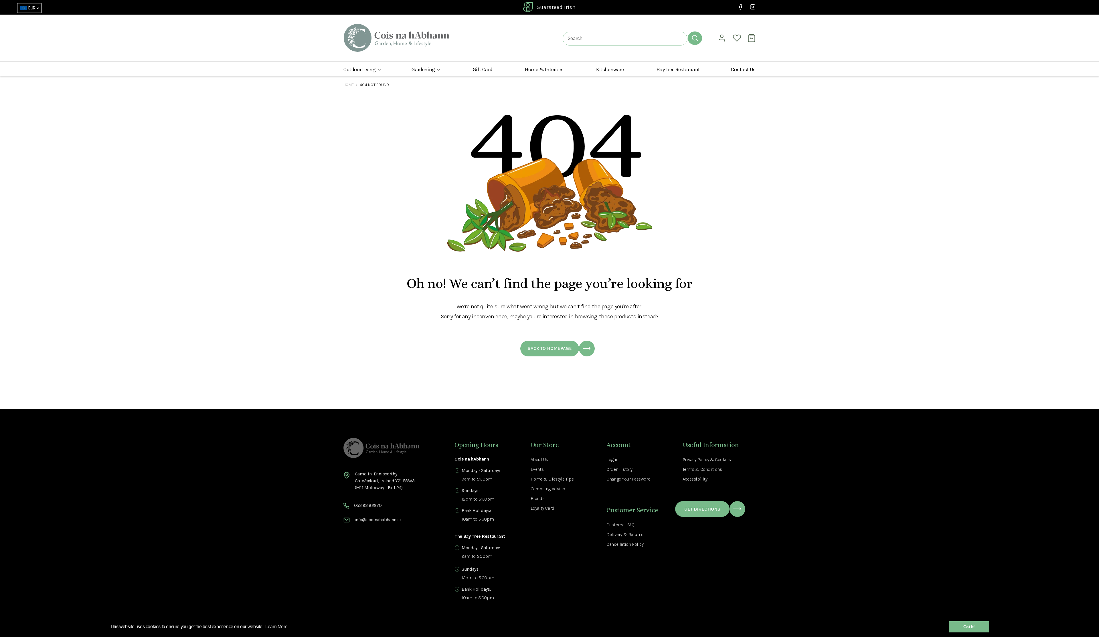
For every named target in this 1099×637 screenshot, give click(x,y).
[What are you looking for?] (695, 38)
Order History (619, 469)
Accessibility (695, 479)
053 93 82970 (368, 505)
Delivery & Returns (624, 534)
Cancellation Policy (624, 544)
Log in (612, 459)
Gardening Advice (548, 488)
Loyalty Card (542, 508)
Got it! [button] (969, 626)
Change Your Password (628, 479)
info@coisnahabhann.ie (378, 519)
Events (537, 469)
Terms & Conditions (702, 469)
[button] (362, 69)
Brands (538, 498)
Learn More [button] (276, 626)
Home (348, 84)
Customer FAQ (620, 524)
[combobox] (625, 38)
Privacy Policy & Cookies (707, 459)
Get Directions (702, 509)
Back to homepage (549, 348)
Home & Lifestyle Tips (552, 479)
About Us (539, 459)
